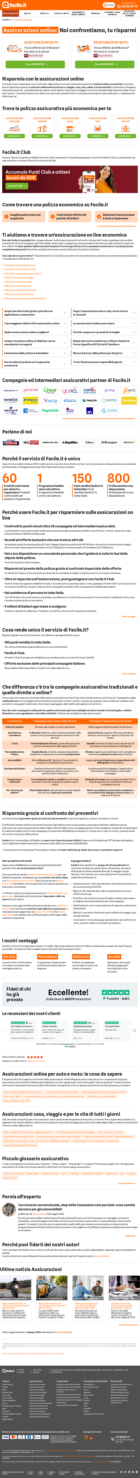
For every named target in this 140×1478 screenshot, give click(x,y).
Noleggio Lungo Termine (11, 1406)
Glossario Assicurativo (120, 1395)
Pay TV (4, 1403)
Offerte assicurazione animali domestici (24, 298)
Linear (86, 1398)
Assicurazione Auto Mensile (67, 1405)
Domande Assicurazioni (120, 1392)
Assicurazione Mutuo (37, 1400)
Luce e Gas (6, 1395)
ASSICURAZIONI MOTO (111, 42)
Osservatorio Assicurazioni (121, 1384)
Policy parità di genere (64, 1473)
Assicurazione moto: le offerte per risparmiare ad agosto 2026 (15, 1305)
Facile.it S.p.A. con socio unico (100, 1462)
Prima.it (86, 1400)
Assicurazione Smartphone (40, 1414)
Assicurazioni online (37, 1384)
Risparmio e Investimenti (79, 13)
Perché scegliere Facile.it (11, 1414)
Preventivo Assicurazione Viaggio (69, 1400)
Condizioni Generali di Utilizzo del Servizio (13, 1473)
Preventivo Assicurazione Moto (68, 1387)
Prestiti (44, 13)
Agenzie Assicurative (119, 1390)
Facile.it (6, 20)
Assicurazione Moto (37, 1390)
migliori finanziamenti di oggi (43, 874)
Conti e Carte (61, 13)
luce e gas (9, 896)
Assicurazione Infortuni (38, 1408)
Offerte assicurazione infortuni (20, 290)
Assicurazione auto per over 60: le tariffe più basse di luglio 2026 (86, 1305)
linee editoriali (101, 1256)
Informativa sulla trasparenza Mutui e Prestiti (105, 1473)
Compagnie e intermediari (94, 1414)
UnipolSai (87, 1408)
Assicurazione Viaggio (38, 1392)
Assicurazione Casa (37, 1395)
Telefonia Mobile (8, 1400)
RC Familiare (61, 1403)
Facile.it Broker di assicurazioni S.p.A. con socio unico (59, 1450)
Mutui (27, 13)
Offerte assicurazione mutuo (19, 294)
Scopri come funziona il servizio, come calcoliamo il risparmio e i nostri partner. (33, 1353)
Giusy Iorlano (39, 1214)
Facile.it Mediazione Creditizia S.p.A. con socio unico (78, 1456)
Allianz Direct (89, 1395)
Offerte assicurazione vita (17, 286)
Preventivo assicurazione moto (20, 269)
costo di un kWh (43, 912)
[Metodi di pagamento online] (24, 1437)
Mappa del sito (7, 1419)
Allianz (86, 1411)
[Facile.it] (14, 7)
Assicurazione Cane (37, 1411)
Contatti (5, 1417)
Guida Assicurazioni (118, 1387)
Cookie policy (41, 1473)
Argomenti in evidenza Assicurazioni (119, 1401)
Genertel (87, 1392)
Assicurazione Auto (37, 1387)
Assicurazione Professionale (40, 1403)
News (4, 1408)
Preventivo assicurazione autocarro (22, 273)
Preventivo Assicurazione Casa (68, 1395)
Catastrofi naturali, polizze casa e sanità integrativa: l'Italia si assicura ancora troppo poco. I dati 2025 (123, 1308)
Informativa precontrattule (79, 1473)
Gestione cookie (52, 1473)
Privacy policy (31, 1473)
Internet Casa (7, 1392)
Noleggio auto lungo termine (129, 13)
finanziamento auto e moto (21, 880)
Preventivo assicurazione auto (20, 265)
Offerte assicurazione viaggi (18, 277)
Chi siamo (6, 1411)
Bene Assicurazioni (91, 1387)
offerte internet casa (57, 893)
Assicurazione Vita (36, 1398)
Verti (85, 1406)
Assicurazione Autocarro (39, 1417)
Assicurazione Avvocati (38, 1406)
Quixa (86, 1403)
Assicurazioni (10, 13)
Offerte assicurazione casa (18, 282)
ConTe (86, 1390)
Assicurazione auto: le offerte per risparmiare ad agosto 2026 (52, 1305)
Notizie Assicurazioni (119, 1398)
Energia (95, 13)
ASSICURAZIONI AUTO (41, 42)
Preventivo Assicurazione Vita (68, 1397)
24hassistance (89, 1384)
